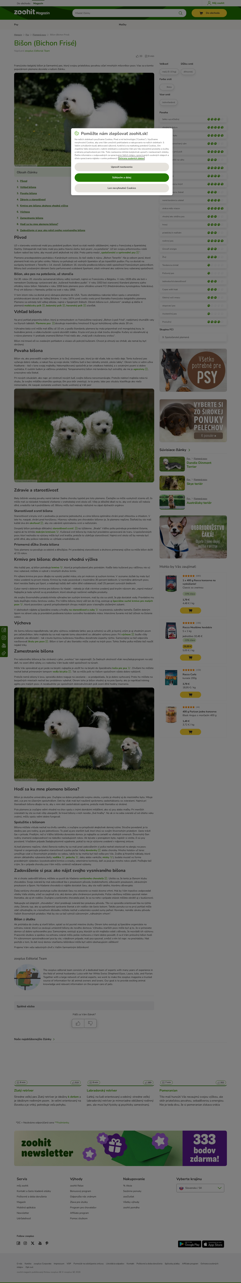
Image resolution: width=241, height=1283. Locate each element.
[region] (122, 161)
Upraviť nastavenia (121, 167)
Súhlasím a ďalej (121, 177)
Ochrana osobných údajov (131, 158)
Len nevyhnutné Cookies (122, 188)
